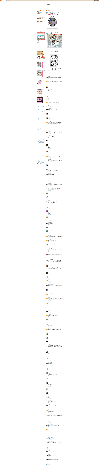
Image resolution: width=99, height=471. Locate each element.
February (39, 138)
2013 (38, 126)
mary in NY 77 (49, 428)
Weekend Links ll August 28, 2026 (41, 106)
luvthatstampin (49, 441)
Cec (48, 350)
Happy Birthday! (39, 151)
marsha (49, 143)
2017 (38, 122)
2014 (38, 125)
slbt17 (48, 279)
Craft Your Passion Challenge (41, 144)
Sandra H (49, 183)
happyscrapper (49, 226)
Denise (49, 108)
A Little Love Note (40, 157)
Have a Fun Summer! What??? (41, 156)
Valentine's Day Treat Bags (41, 154)
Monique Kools (49, 404)
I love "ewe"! (39, 160)
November (39, 129)
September (39, 131)
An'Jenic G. (49, 340)
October (39, 130)
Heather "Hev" (49, 362)
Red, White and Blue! (40, 147)
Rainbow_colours (50, 446)
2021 (38, 119)
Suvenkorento (49, 450)
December (39, 128)
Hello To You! (39, 159)
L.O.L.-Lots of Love (40, 161)
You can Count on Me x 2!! (41, 152)
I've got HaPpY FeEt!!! (40, 158)
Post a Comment (48, 464)
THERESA (49, 200)
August (39, 132)
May (38, 135)
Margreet (49, 173)
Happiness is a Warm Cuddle (41, 146)
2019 (38, 120)
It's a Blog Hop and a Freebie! (50, 10)
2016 (38, 123)
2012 (38, 127)
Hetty (48, 76)
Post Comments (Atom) (51, 467)
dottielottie (49, 458)
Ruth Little (49, 396)
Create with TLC (50, 72)
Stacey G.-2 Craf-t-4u (50, 437)
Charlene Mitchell (50, 275)
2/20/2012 (49, 448)
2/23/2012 (49, 462)
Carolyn (49, 239)
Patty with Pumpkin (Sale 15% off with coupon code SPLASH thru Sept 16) (41, 112)
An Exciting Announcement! (41, 162)
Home (54, 465)
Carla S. (49, 131)
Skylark (49, 235)
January (39, 163)
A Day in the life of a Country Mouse (49, 4)
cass (48, 454)
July (38, 133)
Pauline (49, 381)
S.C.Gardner (49, 293)
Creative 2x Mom (39, 105)
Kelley (49, 328)
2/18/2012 (49, 78)
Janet (48, 139)
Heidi (48, 168)
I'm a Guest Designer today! (41, 149)
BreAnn (49, 121)
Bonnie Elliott (49, 323)
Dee (48, 155)
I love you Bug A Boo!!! (40, 153)
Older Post (61, 465)
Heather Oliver (49, 318)
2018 (38, 121)
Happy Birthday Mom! (40, 150)
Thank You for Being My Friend (41, 141)
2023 (38, 118)
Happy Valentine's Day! (40, 155)
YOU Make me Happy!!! (40, 145)
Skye (48, 336)
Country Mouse (43, 10)
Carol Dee (49, 222)
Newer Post (47, 465)
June (38, 134)
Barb (48, 371)
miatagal (49, 297)
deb (48, 116)
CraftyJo (49, 85)
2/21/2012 (49, 452)
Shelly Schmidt (49, 424)
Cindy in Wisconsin (50, 259)
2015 (38, 124)
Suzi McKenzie (49, 101)
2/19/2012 (49, 394)
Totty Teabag (49, 248)
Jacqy (48, 253)
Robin (48, 414)
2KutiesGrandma (50, 284)
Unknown (49, 314)
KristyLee (49, 209)
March (39, 137)
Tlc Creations (49, 80)
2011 (38, 164)
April (38, 136)
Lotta (48, 310)
